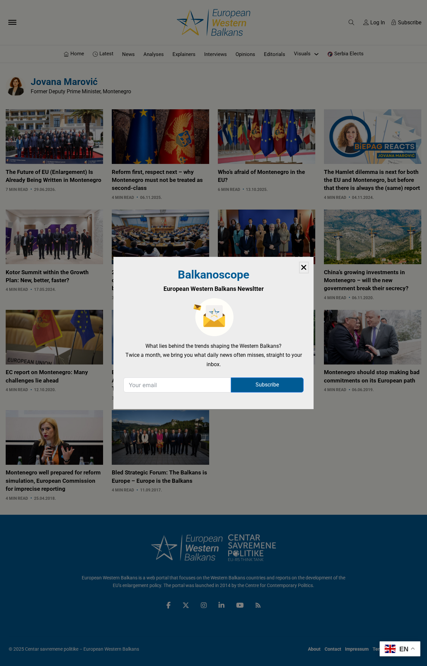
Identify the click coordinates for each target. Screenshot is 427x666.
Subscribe (267, 384)
